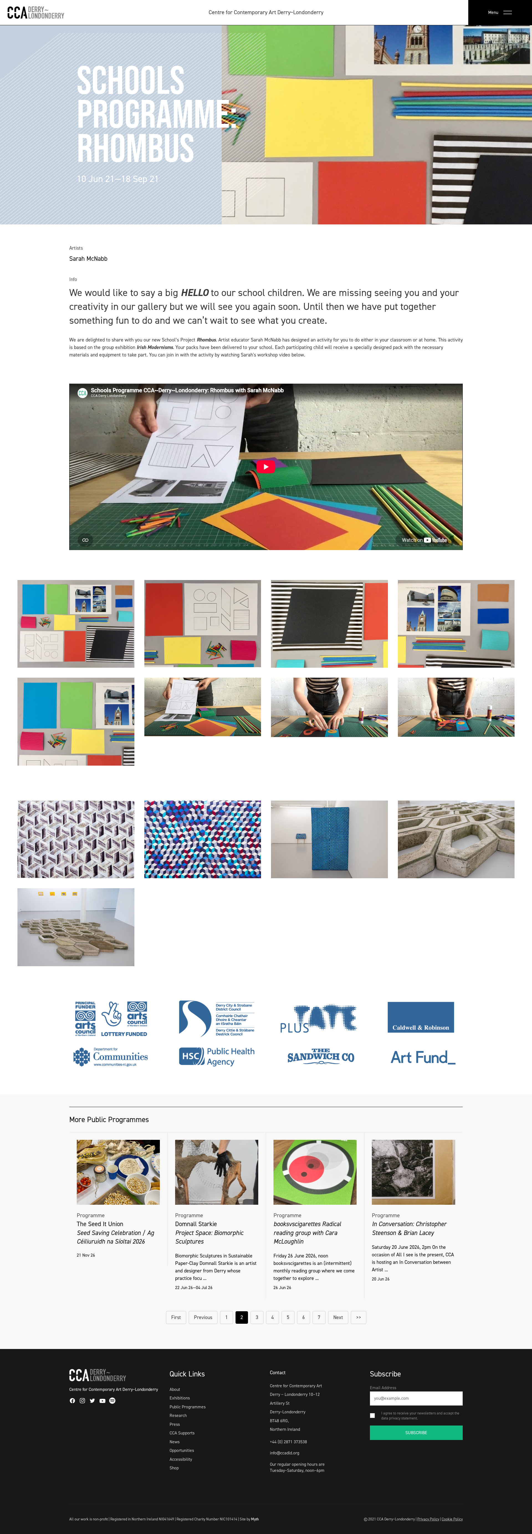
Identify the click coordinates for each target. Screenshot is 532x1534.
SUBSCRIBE (416, 1433)
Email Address (383, 1388)
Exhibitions (180, 1398)
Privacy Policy (428, 1519)
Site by (249, 1519)
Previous (203, 1317)
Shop (174, 1468)
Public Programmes (188, 1407)
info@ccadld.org (284, 1453)
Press (175, 1424)
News (175, 1442)
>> (358, 1317)
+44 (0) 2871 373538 (288, 1442)
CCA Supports (182, 1433)
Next (338, 1317)
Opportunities (182, 1450)
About (175, 1389)
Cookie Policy (452, 1519)
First (176, 1317)
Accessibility (181, 1459)
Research (178, 1415)
